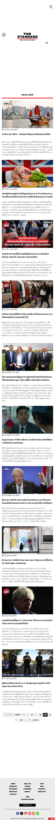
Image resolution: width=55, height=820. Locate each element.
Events (41, 789)
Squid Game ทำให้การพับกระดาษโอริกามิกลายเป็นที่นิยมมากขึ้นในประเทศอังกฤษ (27, 441)
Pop (42, 783)
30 (21, 720)
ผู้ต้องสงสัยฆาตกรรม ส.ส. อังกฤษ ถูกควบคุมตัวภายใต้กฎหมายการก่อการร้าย (26, 684)
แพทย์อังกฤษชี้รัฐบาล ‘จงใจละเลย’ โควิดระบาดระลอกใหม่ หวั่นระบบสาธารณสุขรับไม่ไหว (27, 622)
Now (42, 786)
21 (50, 714)
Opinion (13, 789)
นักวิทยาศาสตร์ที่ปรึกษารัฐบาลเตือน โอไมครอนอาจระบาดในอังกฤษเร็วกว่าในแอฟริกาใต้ (27, 315)
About (27, 791)
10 (32, 714)
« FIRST (17, 714)
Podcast (13, 786)
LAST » (36, 720)
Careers (27, 789)
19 (40, 714)
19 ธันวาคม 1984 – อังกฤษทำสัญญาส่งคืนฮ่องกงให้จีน (26, 134)
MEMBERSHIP (27, 805)
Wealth (27, 783)
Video (27, 786)
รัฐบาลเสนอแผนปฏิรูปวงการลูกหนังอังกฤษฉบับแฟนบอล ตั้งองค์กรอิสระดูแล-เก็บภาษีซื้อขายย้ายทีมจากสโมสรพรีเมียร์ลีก (27, 378)
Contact (42, 791)
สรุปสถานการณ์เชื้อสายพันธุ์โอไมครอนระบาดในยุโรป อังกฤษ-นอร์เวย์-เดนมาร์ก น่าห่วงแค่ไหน (25, 255)
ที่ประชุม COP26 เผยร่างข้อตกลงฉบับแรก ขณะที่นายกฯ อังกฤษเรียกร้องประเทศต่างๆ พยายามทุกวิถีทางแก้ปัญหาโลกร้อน (27, 501)
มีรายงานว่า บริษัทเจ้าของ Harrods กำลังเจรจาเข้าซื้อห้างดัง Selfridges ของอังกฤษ (27, 561)
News (13, 783)
